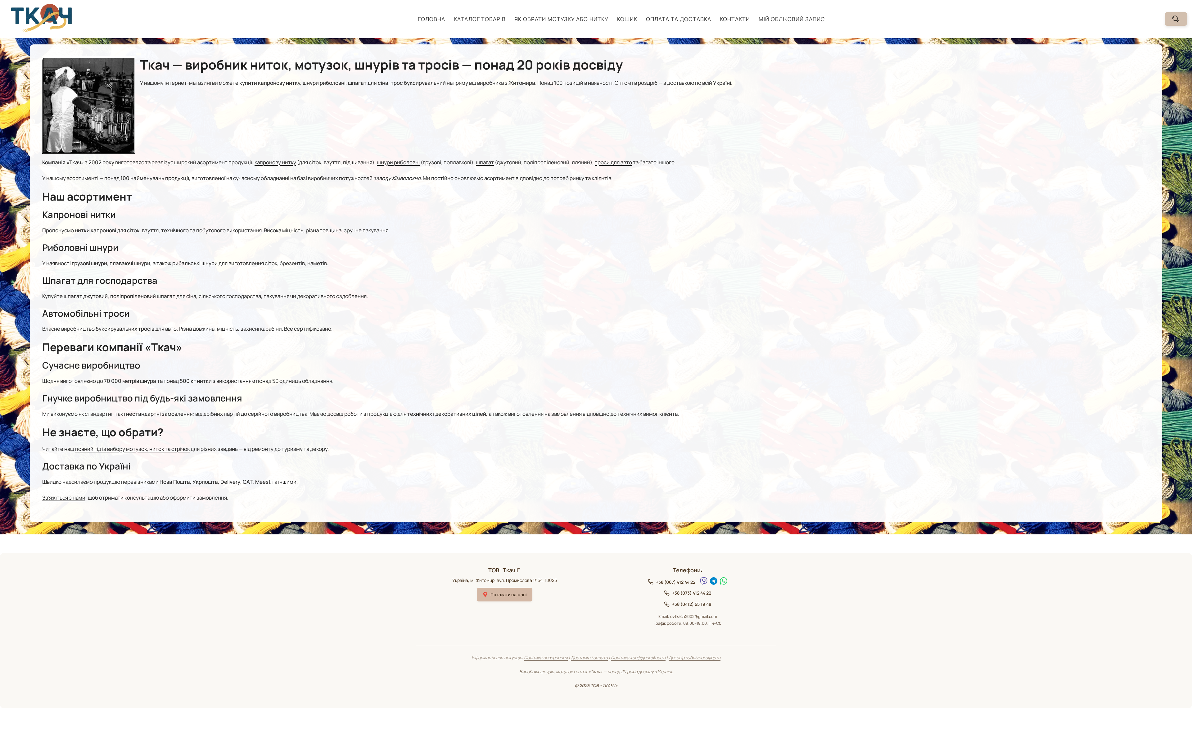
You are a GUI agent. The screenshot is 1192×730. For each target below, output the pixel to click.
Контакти (735, 19)
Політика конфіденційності (638, 657)
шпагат (485, 162)
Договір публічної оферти (694, 657)
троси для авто (613, 162)
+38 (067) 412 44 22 (675, 582)
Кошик (627, 19)
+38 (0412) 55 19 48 (691, 604)
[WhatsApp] (723, 581)
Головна (431, 19)
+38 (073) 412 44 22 (691, 593)
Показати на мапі (508, 594)
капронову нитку (275, 162)
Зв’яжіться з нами (63, 497)
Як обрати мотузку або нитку (561, 19)
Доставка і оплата (589, 657)
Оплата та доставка (678, 19)
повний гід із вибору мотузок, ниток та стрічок (132, 448)
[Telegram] (713, 581)
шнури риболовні (398, 162)
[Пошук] (1176, 19)
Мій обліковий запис (792, 19)
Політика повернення (546, 657)
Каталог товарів (480, 19)
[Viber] (703, 581)
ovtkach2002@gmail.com (693, 616)
